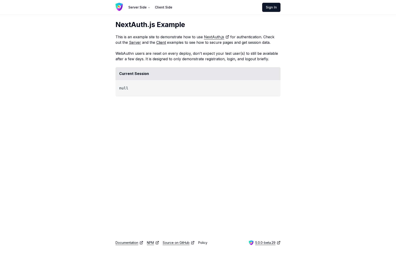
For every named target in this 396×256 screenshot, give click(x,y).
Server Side (137, 7)
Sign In (271, 7)
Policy (202, 243)
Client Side (163, 7)
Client (161, 42)
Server (135, 42)
